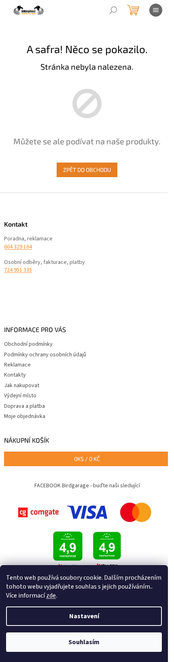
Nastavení (84, 616)
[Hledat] (113, 10)
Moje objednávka (24, 416)
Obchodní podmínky (28, 344)
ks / (87, 458)
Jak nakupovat (21, 385)
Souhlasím (84, 642)
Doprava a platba (24, 406)
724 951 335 (18, 270)
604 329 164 (18, 247)
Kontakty (15, 375)
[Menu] (156, 10)
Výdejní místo (20, 396)
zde (51, 595)
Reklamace (17, 365)
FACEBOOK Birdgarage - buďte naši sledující (87, 486)
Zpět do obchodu (87, 169)
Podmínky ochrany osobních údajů (45, 355)
